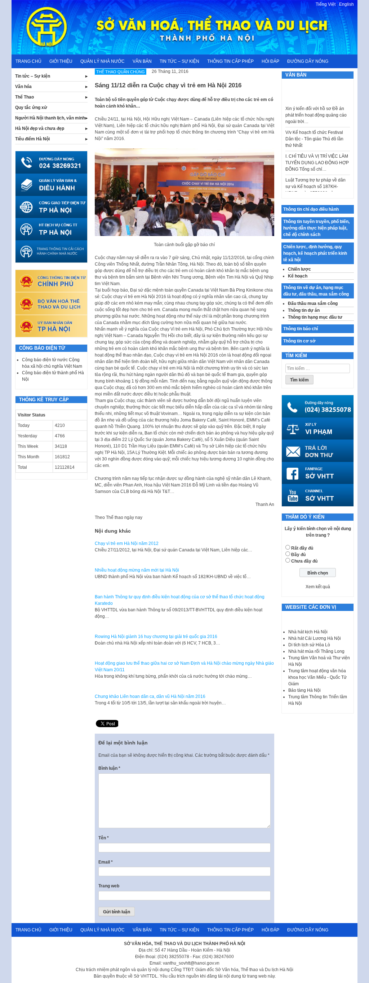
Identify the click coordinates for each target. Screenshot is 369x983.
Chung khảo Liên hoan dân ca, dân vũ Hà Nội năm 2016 (150, 696)
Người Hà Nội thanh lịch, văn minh (50, 118)
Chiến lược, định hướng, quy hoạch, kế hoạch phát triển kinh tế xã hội (315, 253)
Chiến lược (299, 269)
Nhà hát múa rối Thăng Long (316, 651)
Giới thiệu (60, 61)
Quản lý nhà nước (102, 61)
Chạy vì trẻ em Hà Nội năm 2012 (127, 543)
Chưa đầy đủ (304, 561)
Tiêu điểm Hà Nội (32, 138)
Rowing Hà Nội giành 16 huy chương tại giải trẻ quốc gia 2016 (156, 636)
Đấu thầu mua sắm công (313, 303)
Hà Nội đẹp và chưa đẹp (39, 128)
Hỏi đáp (270, 61)
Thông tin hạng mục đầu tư (315, 317)
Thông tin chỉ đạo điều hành (311, 209)
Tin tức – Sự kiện (179, 61)
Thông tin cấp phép (230, 61)
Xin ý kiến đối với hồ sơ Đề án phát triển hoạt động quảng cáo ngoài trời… (316, 108)
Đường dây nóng (307, 61)
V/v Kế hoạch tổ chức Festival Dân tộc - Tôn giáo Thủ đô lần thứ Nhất (314, 131)
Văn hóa (23, 86)
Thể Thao (24, 97)
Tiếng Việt (325, 4)
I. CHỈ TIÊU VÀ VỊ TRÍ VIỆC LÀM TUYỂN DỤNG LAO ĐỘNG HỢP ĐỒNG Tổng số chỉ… (317, 155)
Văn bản (142, 61)
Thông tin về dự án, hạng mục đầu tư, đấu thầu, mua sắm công (316, 291)
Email (105, 862)
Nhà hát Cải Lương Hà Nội (314, 638)
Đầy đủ (298, 554)
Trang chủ (28, 61)
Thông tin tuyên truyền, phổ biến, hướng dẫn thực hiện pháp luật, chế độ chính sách (316, 228)
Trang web (108, 885)
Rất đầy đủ (302, 548)
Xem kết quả (318, 586)
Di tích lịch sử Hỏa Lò (309, 644)
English (346, 4)
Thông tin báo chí (300, 328)
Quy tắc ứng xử (31, 107)
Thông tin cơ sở (299, 341)
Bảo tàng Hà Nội (304, 690)
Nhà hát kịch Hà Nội (308, 631)
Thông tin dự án (304, 310)
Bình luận (109, 768)
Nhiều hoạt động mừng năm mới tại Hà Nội (137, 570)
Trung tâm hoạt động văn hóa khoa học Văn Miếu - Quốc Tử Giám (317, 677)
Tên (103, 837)
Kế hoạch (297, 276)
